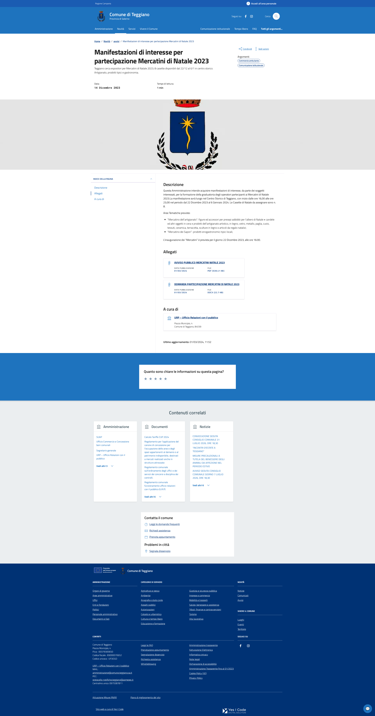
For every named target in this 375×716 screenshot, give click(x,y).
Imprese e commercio (199, 595)
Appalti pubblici (148, 605)
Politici (96, 609)
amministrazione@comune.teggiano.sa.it (112, 672)
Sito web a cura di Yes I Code (109, 709)
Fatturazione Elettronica (201, 650)
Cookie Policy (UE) (198, 673)
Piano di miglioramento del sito (145, 697)
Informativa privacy (198, 654)
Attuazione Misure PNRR (105, 697)
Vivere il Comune (149, 29)
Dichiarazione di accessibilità (203, 664)
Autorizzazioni (147, 609)
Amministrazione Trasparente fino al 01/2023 (211, 668)
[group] (115, 463)
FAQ (254, 29)
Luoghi (241, 619)
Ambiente (145, 595)
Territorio (242, 629)
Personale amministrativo (105, 614)
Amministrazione (104, 29)
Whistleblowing (148, 664)
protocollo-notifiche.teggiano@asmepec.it (113, 679)
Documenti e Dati (101, 619)
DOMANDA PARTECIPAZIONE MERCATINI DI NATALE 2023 (206, 284)
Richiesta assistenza (151, 659)
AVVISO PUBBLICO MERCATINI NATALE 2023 (199, 263)
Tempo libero (241, 29)
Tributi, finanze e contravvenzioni (205, 609)
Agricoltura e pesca (150, 591)
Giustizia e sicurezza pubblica (203, 591)
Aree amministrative (102, 595)
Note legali (194, 659)
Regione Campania (103, 3)
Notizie (241, 591)
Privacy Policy (196, 678)
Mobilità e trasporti (198, 600)
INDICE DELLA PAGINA (103, 178)
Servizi (131, 29)
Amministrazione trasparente (203, 645)
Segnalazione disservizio (152, 654)
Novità (120, 29)
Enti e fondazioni (101, 605)
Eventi (241, 624)
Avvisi (240, 600)
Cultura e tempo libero (151, 619)
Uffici (95, 600)
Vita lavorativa (196, 619)
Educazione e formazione (153, 623)
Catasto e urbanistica (151, 614)
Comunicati (243, 595)
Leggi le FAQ (147, 645)
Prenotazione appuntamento (155, 650)
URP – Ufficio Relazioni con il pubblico (196, 318)
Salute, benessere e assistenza (204, 605)
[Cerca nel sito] (276, 16)
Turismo (193, 614)
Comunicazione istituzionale (215, 29)
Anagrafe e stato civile (152, 600)
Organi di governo (101, 591)
